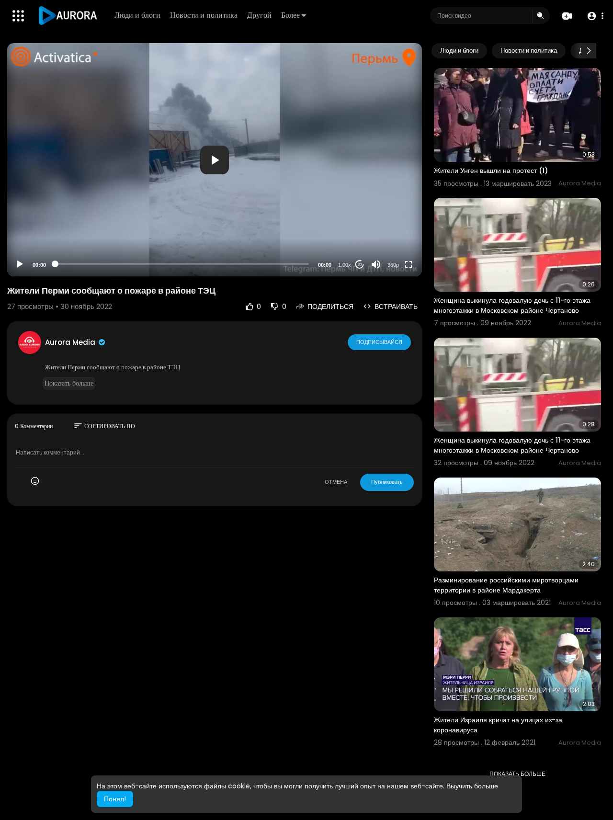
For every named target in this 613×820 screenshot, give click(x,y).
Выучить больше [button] (472, 786)
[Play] (19, 264)
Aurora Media (71, 342)
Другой (259, 15)
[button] (595, 16)
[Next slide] (588, 50)
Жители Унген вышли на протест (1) (491, 170)
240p (390, 226)
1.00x (344, 265)
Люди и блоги (137, 15)
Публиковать (387, 482)
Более (290, 15)
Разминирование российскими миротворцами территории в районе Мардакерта (506, 585)
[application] (214, 159)
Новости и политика (204, 15)
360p (393, 265)
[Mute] (376, 264)
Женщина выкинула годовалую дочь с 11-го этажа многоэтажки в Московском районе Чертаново (512, 305)
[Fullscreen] (408, 264)
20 (360, 264)
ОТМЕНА (336, 482)
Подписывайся (379, 342)
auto (390, 241)
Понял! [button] (115, 799)
